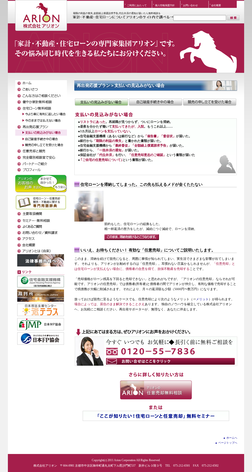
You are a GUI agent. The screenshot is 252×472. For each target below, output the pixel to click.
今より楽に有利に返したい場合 (41, 114)
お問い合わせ (190, 5)
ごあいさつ (41, 89)
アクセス (41, 239)
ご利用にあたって (137, 5)
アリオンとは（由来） (41, 251)
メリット (202, 299)
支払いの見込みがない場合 (101, 102)
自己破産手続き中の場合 (155, 102)
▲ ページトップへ (226, 442)
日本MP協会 (40, 324)
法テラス (40, 310)
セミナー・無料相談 (41, 220)
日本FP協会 (40, 338)
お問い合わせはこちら (155, 347)
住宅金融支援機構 (40, 281)
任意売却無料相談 (156, 389)
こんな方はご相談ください (41, 96)
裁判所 (40, 295)
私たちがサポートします (41, 170)
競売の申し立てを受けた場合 (209, 102)
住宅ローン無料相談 (41, 108)
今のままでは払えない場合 (41, 120)
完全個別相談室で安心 (41, 157)
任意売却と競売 (41, 151)
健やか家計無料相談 (41, 102)
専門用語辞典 (41, 202)
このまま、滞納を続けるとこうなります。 (131, 237)
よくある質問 (41, 226)
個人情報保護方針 (165, 5)
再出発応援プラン (41, 126)
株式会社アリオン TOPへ (41, 11)
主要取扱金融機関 (41, 214)
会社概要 (216, 5)
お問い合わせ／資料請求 (41, 232)
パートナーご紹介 (41, 163)
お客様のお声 (41, 183)
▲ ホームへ (230, 437)
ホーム (41, 83)
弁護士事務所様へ (40, 260)
